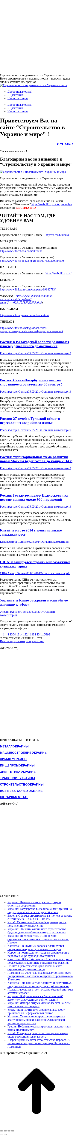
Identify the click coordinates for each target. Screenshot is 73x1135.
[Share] (5, 1130)
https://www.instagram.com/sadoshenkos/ (24, 315)
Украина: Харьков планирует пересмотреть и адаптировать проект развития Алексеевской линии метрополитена (36, 1020)
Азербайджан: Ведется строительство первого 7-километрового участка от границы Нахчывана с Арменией (38, 1043)
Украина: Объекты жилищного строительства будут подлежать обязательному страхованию (36, 930)
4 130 (10, 634)
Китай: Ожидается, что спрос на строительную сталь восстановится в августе (37, 1035)
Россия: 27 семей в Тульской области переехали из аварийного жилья (30, 421)
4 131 (17, 634)
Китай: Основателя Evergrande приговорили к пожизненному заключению (36, 924)
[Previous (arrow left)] (1, 1134)
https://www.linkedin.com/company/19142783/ (28, 289)
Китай (4, 541)
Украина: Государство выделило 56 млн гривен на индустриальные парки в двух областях (39, 910)
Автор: (18, 353)
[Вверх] (36, 1126)
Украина (5, 611)
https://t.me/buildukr (57, 235)
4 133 (31, 634)
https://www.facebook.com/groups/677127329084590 (32, 260)
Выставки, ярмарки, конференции (22, 641)
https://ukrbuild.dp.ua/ (58, 273)
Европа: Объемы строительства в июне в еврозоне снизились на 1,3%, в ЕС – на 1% (39, 917)
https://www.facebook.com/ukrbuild (21, 251)
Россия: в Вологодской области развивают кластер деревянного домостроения (34, 344)
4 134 (37, 634)
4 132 (24, 634)
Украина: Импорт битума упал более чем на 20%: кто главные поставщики (39, 1004)
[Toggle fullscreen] (8, 1130)
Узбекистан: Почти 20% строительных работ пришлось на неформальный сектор (36, 1011)
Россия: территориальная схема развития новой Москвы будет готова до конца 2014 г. (36, 459)
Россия (4, 353)
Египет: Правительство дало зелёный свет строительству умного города (34, 967)
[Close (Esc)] (1, 1130)
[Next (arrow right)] (5, 1134)
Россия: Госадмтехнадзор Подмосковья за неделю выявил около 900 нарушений (34, 497)
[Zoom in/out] (12, 1130)
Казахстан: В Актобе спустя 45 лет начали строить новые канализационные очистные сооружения (39, 961)
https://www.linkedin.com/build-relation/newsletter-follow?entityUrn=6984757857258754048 (26, 299)
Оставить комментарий (56, 353)
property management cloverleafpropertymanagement (31, 331)
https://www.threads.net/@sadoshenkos (23, 327)
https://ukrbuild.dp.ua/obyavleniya (51, 204)
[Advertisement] (36, 36)
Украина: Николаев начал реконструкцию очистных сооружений (34, 904)
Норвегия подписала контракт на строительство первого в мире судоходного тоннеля (38, 954)
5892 (47, 634)
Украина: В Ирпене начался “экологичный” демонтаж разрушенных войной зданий (35, 998)
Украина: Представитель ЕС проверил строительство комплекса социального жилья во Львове (38, 939)
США (3, 573)
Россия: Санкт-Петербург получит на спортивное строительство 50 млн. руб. (31, 382)
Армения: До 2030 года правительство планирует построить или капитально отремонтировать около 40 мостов (40, 976)
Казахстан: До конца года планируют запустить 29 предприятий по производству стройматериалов (39, 984)
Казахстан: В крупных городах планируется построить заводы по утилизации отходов (35, 947)
